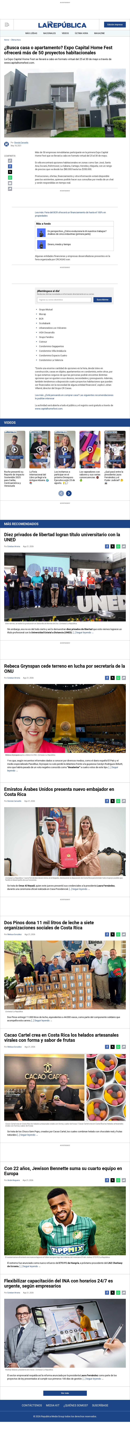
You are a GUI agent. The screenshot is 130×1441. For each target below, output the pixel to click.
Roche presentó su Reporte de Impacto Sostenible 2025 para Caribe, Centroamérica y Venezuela (14, 478)
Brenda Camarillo (21, 143)
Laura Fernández (106, 885)
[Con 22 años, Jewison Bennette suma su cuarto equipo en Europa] (65, 1220)
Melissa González (14, 934)
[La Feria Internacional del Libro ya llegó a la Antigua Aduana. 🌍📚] (39, 449)
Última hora (16, 40)
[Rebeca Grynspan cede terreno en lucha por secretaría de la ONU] (65, 718)
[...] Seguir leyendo (82, 632)
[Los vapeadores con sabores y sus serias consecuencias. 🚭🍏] (90, 449)
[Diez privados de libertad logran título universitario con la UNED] (65, 587)
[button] (115, 24)
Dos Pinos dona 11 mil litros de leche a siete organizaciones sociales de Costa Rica (49, 925)
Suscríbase (100, 1405)
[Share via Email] (10, 183)
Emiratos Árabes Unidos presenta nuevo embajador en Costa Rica (59, 792)
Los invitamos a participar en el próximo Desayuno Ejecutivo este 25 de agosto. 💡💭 (64, 477)
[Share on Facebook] (10, 166)
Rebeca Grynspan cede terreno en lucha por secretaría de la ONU (64, 669)
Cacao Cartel (59, 1131)
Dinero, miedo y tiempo (59, 244)
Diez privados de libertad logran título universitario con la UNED (62, 537)
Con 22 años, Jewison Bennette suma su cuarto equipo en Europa (63, 1171)
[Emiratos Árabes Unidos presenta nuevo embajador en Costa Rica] (65, 841)
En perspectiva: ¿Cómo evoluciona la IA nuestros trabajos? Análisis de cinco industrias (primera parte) (77, 232)
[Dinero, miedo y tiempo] (41, 244)
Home (6, 40)
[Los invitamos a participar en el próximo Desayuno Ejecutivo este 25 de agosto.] (64, 449)
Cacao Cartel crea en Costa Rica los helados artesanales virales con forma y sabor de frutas (61, 1038)
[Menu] (8, 24)
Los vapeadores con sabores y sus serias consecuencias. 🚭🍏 (89, 476)
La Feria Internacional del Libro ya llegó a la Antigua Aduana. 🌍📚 (39, 477)
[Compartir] (10, 189)
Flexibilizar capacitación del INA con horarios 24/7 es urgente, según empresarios (58, 1283)
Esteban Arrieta (13, 546)
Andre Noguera (13, 1180)
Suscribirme (102, 300)
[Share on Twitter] (10, 172)
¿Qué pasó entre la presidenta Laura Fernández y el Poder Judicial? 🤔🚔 (113, 477)
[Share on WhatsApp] (10, 178)
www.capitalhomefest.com (48, 408)
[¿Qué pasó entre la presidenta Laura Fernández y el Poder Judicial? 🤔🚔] (115, 449)
